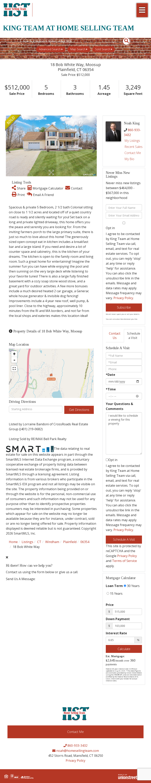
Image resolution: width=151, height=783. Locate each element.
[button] (124, 41)
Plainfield (69, 542)
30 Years (133, 586)
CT (39, 542)
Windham (52, 542)
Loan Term (114, 586)
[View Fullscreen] (14, 368)
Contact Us (114, 335)
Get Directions (79, 410)
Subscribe (124, 307)
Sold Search (102, 49)
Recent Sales (133, 147)
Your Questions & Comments (119, 406)
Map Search (78, 49)
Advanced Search (50, 49)
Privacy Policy (123, 298)
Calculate (124, 649)
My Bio (129, 159)
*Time (111, 389)
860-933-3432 (77, 745)
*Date (110, 374)
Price (110, 605)
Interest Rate (116, 633)
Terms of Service (124, 561)
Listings (27, 542)
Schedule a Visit (133, 335)
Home (13, 542)
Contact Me (132, 153)
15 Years (115, 593)
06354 (84, 542)
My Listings (132, 140)
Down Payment (118, 619)
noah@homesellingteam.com (77, 750)
